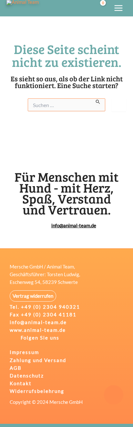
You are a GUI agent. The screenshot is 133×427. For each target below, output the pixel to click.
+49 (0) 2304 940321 (50, 307)
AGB (16, 368)
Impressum (24, 352)
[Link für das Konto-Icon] (87, 8)
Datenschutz (27, 375)
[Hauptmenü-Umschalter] (118, 8)
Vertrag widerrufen (33, 296)
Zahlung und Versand (38, 360)
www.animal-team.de (38, 330)
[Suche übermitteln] (98, 101)
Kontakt (21, 383)
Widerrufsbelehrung (37, 391)
